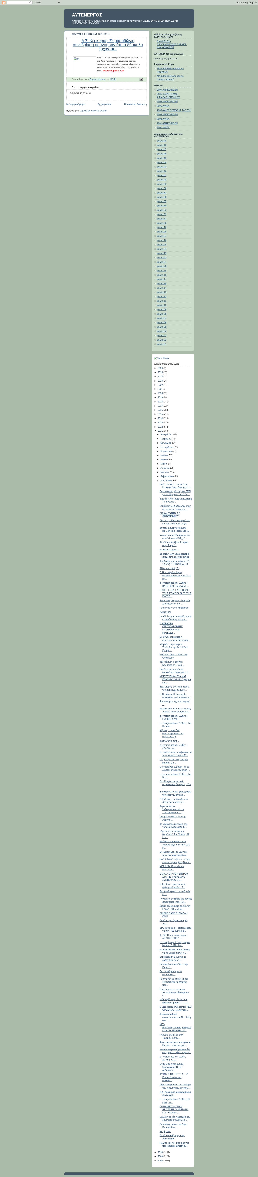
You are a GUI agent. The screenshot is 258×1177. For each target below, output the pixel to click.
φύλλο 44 (161, 162)
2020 (160, 393)
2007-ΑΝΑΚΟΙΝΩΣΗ (167, 90)
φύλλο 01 (161, 344)
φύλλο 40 (161, 179)
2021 (160, 389)
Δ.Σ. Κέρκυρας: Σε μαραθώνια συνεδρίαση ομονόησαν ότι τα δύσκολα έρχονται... (108, 44)
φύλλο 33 (161, 210)
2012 (160, 427)
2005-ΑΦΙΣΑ (163, 106)
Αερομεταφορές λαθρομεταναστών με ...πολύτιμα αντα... (172, 809)
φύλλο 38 (161, 188)
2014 (160, 418)
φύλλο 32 (161, 214)
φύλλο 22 (161, 257)
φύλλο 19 (161, 270)
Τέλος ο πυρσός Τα (169, 568)
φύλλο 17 (161, 279)
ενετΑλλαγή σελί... (169, 741)
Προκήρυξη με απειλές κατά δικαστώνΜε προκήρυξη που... (174, 982)
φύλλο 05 (161, 327)
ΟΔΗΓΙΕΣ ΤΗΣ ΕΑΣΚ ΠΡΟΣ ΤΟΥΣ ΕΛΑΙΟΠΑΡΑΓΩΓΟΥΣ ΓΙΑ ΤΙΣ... (175, 593)
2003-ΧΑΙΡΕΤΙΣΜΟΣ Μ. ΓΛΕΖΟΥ (174, 110)
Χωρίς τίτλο (165, 612)
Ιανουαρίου (166, 480)
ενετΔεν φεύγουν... (169, 549)
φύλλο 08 (161, 314)
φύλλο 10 (161, 305)
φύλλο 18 (161, 275)
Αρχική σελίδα (105, 104)
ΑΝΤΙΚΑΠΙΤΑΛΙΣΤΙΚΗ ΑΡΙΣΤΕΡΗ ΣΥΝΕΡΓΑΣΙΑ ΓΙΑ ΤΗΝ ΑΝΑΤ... (174, 1109)
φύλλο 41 (161, 175)
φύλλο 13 (161, 292)
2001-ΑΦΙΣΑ (163, 127)
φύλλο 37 (161, 192)
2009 (160, 1156)
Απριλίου (165, 468)
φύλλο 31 (161, 218)
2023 (160, 381)
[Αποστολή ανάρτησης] (141, 79)
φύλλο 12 (161, 296)
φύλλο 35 (161, 201)
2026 (160, 368)
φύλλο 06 (161, 322)
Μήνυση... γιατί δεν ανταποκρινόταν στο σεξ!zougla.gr (171, 733)
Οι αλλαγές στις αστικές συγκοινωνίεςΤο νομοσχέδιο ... (175, 784)
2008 (160, 1160)
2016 (160, 410)
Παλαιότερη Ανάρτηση (135, 104)
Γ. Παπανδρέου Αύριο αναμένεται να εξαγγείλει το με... (175, 575)
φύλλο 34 (161, 205)
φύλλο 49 (161, 141)
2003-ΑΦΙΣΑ (163, 119)
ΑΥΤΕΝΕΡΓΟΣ (87, 15)
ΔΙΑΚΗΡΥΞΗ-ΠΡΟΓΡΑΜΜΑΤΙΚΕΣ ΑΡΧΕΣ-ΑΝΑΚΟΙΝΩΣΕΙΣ (172, 44)
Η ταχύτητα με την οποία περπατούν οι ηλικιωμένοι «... (174, 992)
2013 (160, 422)
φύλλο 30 (161, 223)
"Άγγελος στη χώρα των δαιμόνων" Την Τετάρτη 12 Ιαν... (174, 834)
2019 (160, 397)
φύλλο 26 (161, 240)
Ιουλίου (164, 455)
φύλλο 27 (161, 236)
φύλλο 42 (161, 171)
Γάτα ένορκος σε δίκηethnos (174, 608)
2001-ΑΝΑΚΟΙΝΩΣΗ (167, 123)
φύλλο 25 (161, 244)
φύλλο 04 (161, 331)
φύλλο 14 (161, 288)
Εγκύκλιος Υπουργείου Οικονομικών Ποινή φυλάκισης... (171, 1067)
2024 (160, 376)
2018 (160, 402)
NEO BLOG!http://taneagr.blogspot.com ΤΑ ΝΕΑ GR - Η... (175, 1027)
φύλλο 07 (161, 318)
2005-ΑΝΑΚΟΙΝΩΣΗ (167, 101)
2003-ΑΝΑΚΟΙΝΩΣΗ (167, 114)
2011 (160, 431)
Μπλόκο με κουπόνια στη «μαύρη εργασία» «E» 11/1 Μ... (175, 844)
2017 (160, 406)
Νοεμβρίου (166, 439)
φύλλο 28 (161, 231)
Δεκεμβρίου (166, 434)
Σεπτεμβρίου (167, 447)
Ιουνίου (164, 459)
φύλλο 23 (161, 253)
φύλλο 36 (161, 197)
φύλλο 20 (161, 266)
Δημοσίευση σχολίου (80, 93)
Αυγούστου (166, 451)
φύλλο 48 (161, 145)
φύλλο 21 (161, 262)
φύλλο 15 (161, 283)
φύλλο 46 (161, 154)
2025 (160, 372)
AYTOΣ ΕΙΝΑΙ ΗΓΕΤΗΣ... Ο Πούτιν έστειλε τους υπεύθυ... (174, 1077)
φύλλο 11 (161, 301)
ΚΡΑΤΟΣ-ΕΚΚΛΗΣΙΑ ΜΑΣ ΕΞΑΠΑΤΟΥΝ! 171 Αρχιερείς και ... (175, 679)
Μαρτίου (165, 472)
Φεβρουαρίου (167, 476)
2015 (160, 414)
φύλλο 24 (161, 249)
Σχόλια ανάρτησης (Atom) (93, 111)
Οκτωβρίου (166, 443)
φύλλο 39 (161, 184)
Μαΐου (163, 464)
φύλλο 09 (161, 309)
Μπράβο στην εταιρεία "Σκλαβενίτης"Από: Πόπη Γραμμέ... (174, 647)
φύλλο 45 (161, 158)
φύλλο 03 (161, 335)
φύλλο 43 (161, 167)
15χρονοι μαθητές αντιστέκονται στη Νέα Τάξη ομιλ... (175, 1017)
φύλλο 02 (161, 340)
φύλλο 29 (161, 227)
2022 (160, 385)
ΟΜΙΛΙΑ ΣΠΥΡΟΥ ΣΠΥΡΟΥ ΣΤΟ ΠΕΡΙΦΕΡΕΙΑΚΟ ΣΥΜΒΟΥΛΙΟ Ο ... (174, 877)
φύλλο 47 (161, 149)
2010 (160, 1152)
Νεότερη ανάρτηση (75, 104)
